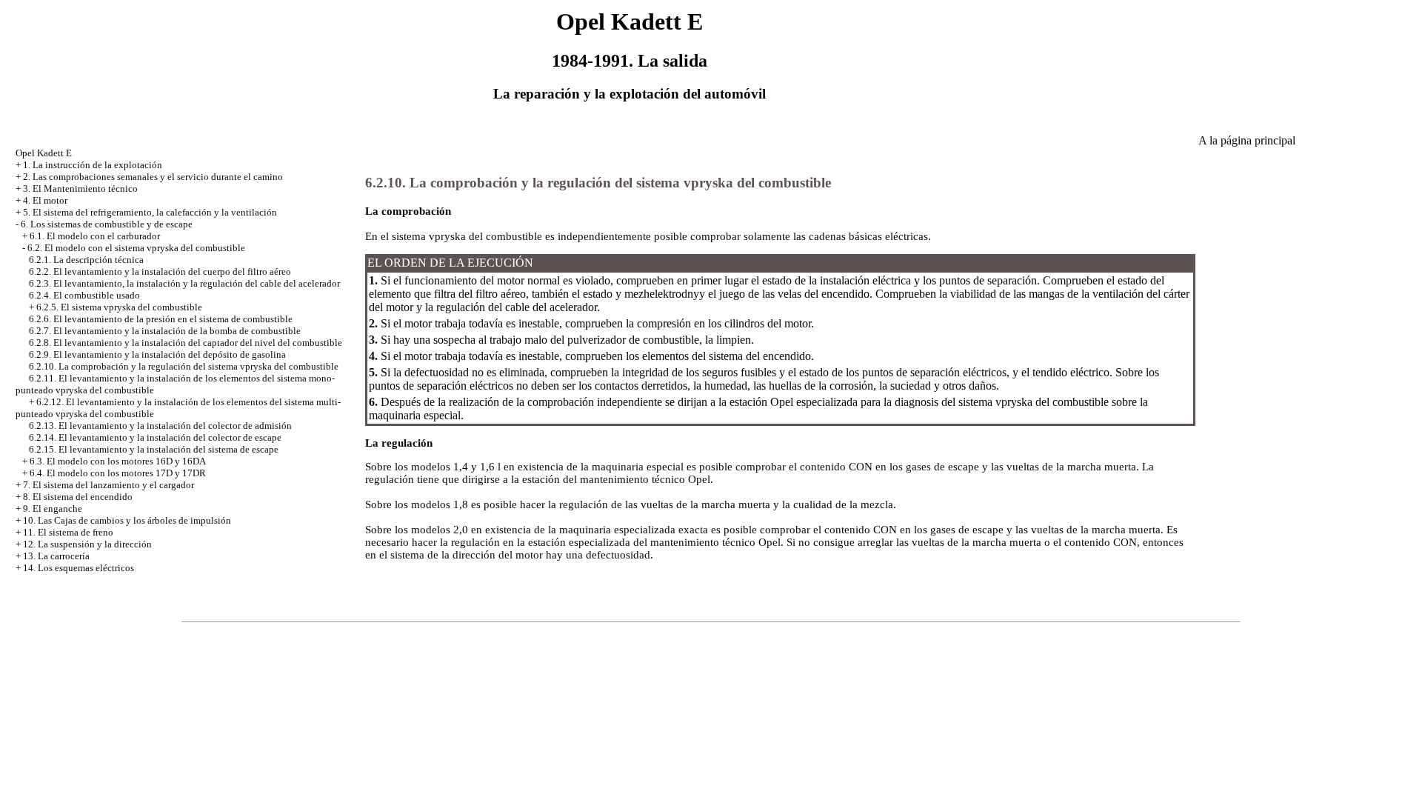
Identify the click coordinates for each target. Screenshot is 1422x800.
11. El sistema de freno (68, 532)
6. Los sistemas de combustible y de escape (107, 224)
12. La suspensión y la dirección (87, 544)
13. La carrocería (56, 555)
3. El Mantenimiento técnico (80, 188)
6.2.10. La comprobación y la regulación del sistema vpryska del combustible (183, 366)
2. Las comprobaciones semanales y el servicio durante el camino (153, 176)
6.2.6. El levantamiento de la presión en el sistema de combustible (161, 318)
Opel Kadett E (44, 153)
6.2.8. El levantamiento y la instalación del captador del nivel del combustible (185, 342)
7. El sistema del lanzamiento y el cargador (108, 484)
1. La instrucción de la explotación (92, 164)
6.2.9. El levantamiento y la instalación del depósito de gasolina (157, 354)
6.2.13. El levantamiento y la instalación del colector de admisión (160, 425)
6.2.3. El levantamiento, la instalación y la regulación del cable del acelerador (184, 283)
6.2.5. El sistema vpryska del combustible (119, 307)
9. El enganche (52, 508)
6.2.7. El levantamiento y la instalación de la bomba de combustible (165, 330)
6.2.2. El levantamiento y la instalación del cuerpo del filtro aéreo (160, 271)
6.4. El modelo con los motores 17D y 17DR (118, 473)
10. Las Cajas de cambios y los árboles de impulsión (127, 520)
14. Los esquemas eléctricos (78, 567)
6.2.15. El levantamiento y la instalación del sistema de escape (153, 449)
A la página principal (1246, 140)
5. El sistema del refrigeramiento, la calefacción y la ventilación (150, 212)
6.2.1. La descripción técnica (86, 259)
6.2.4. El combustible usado (84, 295)
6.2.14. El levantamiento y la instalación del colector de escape (155, 437)
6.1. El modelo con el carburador (95, 235)
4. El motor (45, 200)
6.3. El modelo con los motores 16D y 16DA (118, 461)
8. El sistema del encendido (78, 496)
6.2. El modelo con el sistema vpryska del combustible (136, 247)
